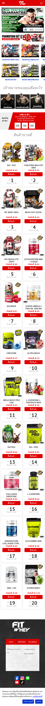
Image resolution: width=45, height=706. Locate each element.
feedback (32, 642)
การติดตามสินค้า (29, 649)
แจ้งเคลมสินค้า (29, 654)
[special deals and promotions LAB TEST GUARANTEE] (22, 20)
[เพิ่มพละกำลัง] (7, 101)
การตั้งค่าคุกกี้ (37, 696)
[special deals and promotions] (22, 38)
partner (22, 642)
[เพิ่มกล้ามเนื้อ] (22, 101)
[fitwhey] (22, 3)
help (11, 642)
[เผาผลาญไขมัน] (37, 101)
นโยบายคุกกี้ (28, 701)
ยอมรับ (38, 701)
